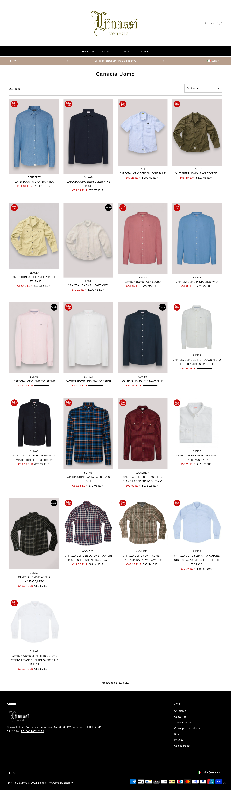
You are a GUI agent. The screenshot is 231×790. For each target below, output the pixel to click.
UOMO (105, 51)
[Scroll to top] (224, 783)
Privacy (178, 739)
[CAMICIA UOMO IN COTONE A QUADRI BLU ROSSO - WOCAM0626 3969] (88, 523)
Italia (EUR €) (210, 772)
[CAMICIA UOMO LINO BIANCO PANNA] (88, 337)
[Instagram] (15, 61)
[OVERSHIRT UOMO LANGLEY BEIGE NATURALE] (34, 236)
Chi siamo (180, 710)
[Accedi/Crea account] (212, 23)
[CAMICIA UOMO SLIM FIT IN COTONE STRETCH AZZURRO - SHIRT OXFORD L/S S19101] (197, 523)
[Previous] (67, 61)
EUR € (214, 60)
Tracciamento (182, 722)
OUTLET (145, 51)
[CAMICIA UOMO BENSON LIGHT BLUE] (143, 132)
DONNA (125, 51)
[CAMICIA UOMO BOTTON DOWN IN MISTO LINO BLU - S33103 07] (34, 423)
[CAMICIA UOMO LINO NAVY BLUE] (143, 337)
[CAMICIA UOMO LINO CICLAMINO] (34, 337)
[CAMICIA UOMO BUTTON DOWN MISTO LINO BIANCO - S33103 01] (197, 327)
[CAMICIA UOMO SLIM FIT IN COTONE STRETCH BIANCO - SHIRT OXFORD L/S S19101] (34, 623)
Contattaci (180, 716)
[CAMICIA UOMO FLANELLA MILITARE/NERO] (34, 533)
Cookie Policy (182, 745)
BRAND (86, 51)
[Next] (163, 61)
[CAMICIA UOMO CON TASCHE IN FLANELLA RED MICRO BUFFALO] (143, 433)
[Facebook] (10, 61)
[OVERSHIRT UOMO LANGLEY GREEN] (197, 132)
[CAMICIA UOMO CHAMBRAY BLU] (34, 136)
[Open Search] (206, 23)
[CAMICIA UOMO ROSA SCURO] (143, 238)
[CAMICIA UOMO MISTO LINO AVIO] (197, 238)
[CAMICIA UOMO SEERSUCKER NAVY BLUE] (88, 136)
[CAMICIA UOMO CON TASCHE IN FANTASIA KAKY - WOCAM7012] (143, 523)
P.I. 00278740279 (32, 731)
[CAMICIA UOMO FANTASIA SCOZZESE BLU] (88, 433)
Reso (177, 734)
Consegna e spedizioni (187, 728)
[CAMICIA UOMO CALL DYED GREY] (88, 240)
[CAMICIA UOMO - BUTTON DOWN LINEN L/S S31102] (197, 423)
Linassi (33, 727)
